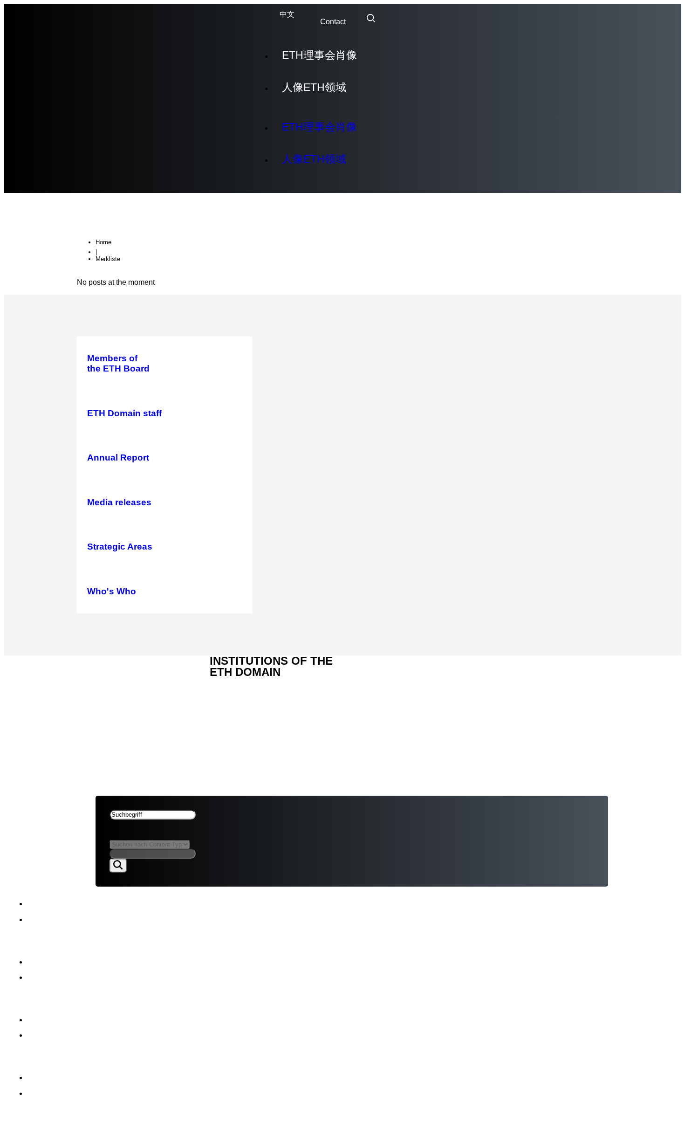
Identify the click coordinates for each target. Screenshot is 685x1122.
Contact (333, 22)
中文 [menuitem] (287, 14)
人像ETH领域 (314, 87)
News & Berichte (131, 678)
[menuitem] (287, 14)
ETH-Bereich (121, 689)
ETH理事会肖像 (319, 55)
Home (103, 242)
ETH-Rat (112, 667)
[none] (287, 14)
